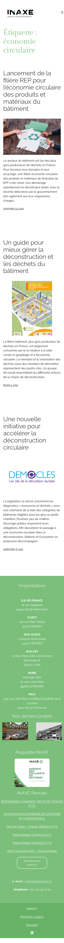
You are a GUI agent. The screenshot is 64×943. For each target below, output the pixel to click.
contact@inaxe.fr (38, 881)
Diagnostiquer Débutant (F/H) (32, 842)
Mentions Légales (32, 916)
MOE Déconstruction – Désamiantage (32, 851)
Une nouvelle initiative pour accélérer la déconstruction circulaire (24, 433)
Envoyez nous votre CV (32, 862)
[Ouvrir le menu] (62, 12)
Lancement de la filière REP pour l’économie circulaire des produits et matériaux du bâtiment (32, 91)
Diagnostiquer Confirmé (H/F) (32, 834)
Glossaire (32, 925)
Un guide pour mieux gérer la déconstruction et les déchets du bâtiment (28, 256)
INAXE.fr (32, 909)
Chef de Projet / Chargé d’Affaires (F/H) (32, 826)
